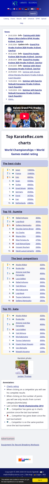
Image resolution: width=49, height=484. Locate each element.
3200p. (42, 289)
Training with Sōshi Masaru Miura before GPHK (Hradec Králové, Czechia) (24, 38)
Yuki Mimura (21, 286)
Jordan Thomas (24, 376)
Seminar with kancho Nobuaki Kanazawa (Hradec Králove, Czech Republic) (25, 84)
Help (21, 23)
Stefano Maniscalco (23, 225)
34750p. (30, 195)
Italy (17, 177)
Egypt (18, 195)
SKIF (24, 19)
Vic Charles (20, 232)
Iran (17, 199)
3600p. (38, 218)
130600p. (31, 170)
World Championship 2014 (31, 406)
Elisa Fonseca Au (22, 240)
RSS (44, 474)
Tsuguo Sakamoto (23, 297)
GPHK (37, 19)
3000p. (42, 297)
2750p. (38, 240)
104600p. (31, 173)
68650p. (30, 177)
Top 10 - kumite (12, 211)
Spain (18, 181)
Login (38, 474)
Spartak (35, 472)
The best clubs (12, 163)
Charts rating (13, 386)
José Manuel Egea (23, 243)
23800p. (30, 203)
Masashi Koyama (23, 351)
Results (19, 19)
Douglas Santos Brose (24, 229)
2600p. (38, 243)
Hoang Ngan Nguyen (24, 344)
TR (22, 9)
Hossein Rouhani (23, 247)
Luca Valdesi (21, 278)
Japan (18, 170)
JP (34, 9)
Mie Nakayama (22, 289)
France (18, 173)
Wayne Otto (21, 236)
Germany (19, 192)
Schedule (30, 19)
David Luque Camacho (25, 251)
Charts (12, 19)
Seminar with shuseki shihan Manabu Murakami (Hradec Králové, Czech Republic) (25, 75)
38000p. (30, 188)
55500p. (30, 181)
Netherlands (21, 203)
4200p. (42, 264)
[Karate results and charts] (24, 4)
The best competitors (24, 258)
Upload (43, 19)
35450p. (30, 192)
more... (11, 99)
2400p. (42, 344)
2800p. (38, 229)
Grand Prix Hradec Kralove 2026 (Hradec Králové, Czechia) (24, 47)
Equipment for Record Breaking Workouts (20, 444)
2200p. (42, 348)
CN (40, 9)
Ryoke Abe (20, 268)
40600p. (30, 184)
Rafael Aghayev (22, 218)
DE (28, 9)
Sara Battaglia (21, 348)
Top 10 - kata (11, 309)
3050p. (38, 221)
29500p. (30, 199)
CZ (10, 9)
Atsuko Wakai (21, 264)
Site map (28, 474)
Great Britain (21, 188)
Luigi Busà (20, 221)
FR (16, 9)
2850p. (38, 225)
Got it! (40, 480)
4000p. (42, 268)
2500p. (38, 251)
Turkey (18, 184)
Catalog (6, 19)
